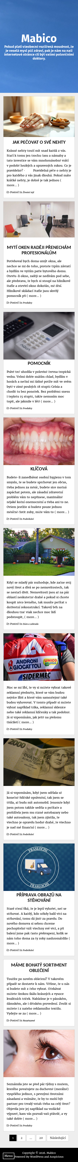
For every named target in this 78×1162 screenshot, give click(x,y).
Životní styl (28, 192)
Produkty (27, 302)
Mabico (39, 38)
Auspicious (56, 1156)
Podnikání (28, 519)
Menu (8, 1156)
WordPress (37, 1156)
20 (41, 1138)
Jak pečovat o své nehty (39, 142)
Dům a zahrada (30, 624)
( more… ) (33, 296)
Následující (58, 1138)
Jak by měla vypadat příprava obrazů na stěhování (39, 895)
